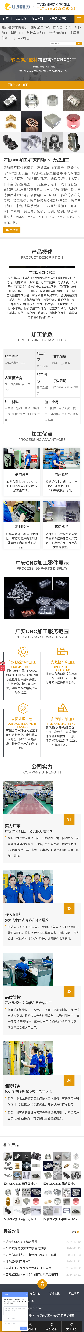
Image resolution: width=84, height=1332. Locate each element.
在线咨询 (14, 230)
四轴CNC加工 (18, 85)
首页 (6, 18)
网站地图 (74, 1293)
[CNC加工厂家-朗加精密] (17, 7)
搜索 (79, 43)
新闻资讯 (54, 1293)
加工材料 (37, 18)
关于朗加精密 (57, 18)
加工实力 (20, 18)
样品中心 (35, 1293)
